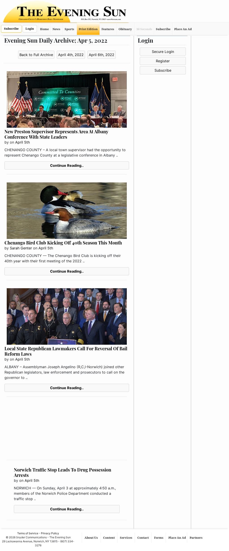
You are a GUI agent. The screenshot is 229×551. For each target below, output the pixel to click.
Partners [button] (196, 537)
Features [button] (108, 29)
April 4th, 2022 (71, 54)
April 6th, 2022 (101, 54)
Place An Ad (183, 29)
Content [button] (109, 537)
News (56, 29)
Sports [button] (69, 29)
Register (163, 61)
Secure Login (163, 51)
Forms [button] (159, 537)
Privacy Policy (50, 533)
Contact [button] (143, 537)
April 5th (22, 142)
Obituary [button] (125, 29)
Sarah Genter (21, 248)
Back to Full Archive (36, 54)
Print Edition (88, 29)
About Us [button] (91, 537)
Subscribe (11, 28)
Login (29, 28)
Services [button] (126, 537)
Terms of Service (27, 533)
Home (44, 29)
